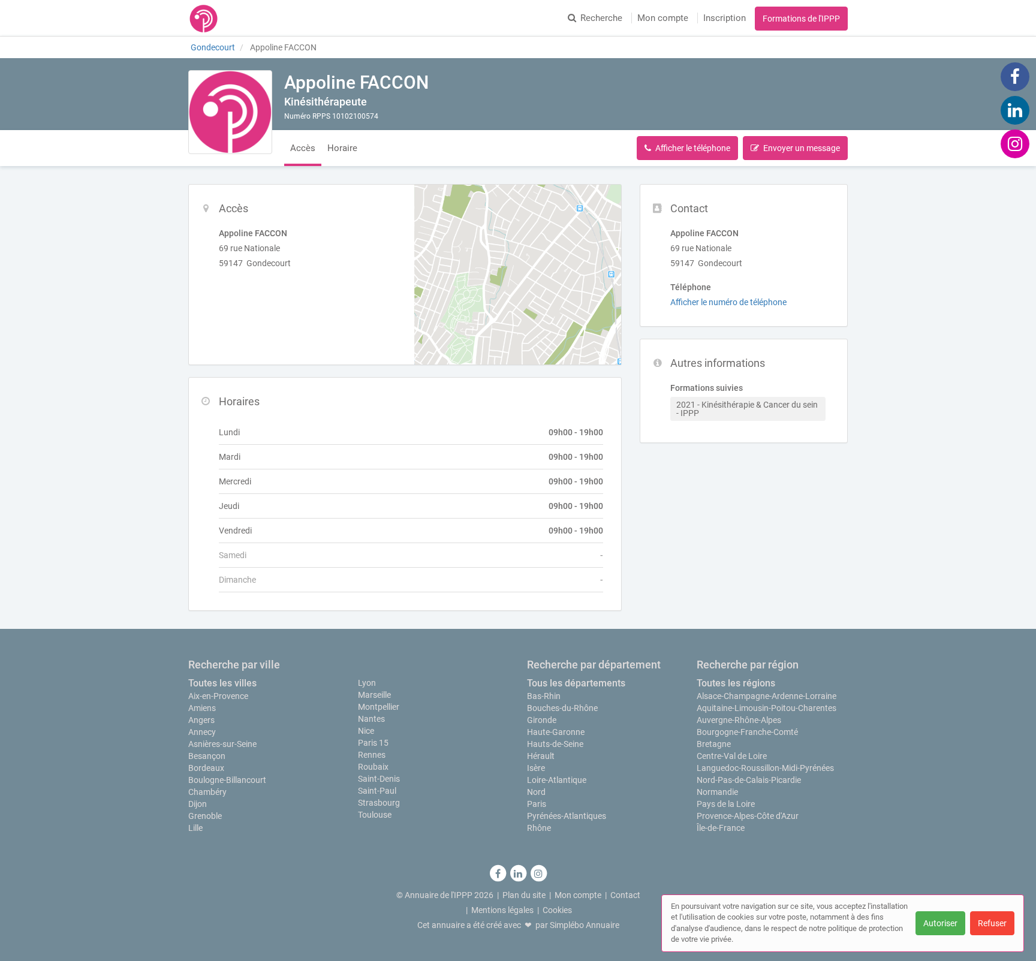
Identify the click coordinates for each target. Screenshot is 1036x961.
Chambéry (207, 792)
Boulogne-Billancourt (227, 780)
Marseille (374, 695)
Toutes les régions (736, 683)
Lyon (367, 683)
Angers (201, 720)
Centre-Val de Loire (732, 756)
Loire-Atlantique (556, 780)
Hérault (541, 756)
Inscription (724, 18)
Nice (366, 731)
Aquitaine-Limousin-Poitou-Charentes (766, 708)
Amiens (202, 708)
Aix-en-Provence (218, 696)
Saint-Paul (377, 791)
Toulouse (374, 815)
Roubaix (373, 767)
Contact (625, 895)
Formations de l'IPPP (801, 18)
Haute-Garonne (556, 732)
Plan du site (524, 895)
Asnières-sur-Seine (222, 744)
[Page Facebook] (1015, 76)
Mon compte (662, 18)
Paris (536, 804)
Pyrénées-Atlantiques (566, 816)
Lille (195, 828)
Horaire (342, 148)
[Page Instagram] (1015, 143)
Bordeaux (206, 768)
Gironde (541, 720)
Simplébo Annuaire (584, 925)
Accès (302, 148)
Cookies (557, 910)
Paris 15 (373, 743)
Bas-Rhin (544, 696)
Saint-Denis (379, 779)
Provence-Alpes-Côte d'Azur (748, 816)
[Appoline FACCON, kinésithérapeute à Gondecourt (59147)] (230, 112)
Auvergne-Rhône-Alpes (739, 720)
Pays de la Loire (726, 804)
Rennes (372, 755)
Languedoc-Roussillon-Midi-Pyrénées (765, 768)
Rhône (539, 828)
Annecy (202, 732)
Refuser (992, 923)
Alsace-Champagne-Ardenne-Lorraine (766, 696)
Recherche (601, 18)
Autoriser (940, 923)
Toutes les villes (222, 683)
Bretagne (714, 744)
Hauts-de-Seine (555, 744)
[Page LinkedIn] (1015, 110)
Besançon (206, 756)
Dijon (197, 804)
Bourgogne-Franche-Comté (747, 732)
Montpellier (378, 707)
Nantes (371, 719)
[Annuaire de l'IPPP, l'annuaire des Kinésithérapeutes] (203, 18)
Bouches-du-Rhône (562, 708)
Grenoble (205, 816)
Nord (536, 792)
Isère (536, 768)
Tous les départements (576, 683)
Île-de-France (721, 828)
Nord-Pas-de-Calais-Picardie (749, 780)
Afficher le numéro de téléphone (728, 302)
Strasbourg (379, 803)
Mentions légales (502, 910)
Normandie (717, 792)
